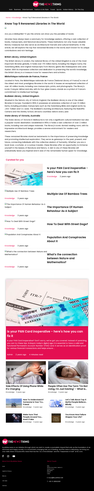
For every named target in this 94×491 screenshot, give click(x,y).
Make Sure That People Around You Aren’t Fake (32, 417)
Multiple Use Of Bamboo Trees (67, 194)
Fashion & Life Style (42, 9)
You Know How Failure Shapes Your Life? (75, 415)
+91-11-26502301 (54, 481)
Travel (52, 9)
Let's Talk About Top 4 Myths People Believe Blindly (75, 402)
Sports (59, 9)
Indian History (68, 9)
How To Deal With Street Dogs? (67, 224)
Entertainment (27, 9)
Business (17, 9)
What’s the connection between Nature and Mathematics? (62, 258)
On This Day (79, 9)
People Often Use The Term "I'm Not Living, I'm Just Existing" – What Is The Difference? (68, 389)
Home (8, 17)
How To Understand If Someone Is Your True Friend (33, 402)
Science (4, 485)
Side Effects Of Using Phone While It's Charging (24, 388)
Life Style (4, 480)
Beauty (4, 476)
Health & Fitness (7, 471)
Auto (10, 9)
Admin (10, 354)
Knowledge (16, 17)
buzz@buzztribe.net (55, 478)
